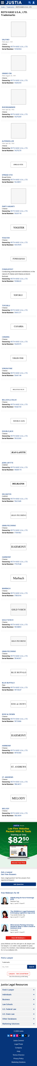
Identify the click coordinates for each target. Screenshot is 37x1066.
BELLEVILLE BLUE (9, 400)
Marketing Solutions (10, 1023)
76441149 (17, 375)
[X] (25, 1035)
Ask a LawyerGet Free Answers (8, 873)
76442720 (17, 407)
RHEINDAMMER (8, 107)
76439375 (17, 344)
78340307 (17, 658)
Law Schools (7, 1004)
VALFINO (5, 39)
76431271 (17, 312)
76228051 (17, 182)
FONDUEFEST (7, 269)
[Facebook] (14, 1035)
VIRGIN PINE (7, 368)
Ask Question (18, 884)
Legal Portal (18, 1044)
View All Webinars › (18, 938)
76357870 (17, 245)
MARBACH (6, 588)
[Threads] (20, 1035)
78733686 (17, 721)
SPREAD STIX (7, 175)
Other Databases (9, 1019)
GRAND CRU (7, 73)
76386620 (17, 281)
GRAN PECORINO (9, 525)
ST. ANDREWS (7, 777)
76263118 (17, 213)
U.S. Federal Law (9, 1009)
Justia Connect (18, 1040)
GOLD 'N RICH (7, 620)
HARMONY (6, 557)
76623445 (17, 501)
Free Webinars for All (10, 893)
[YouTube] (11, 1035)
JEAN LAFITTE (7, 463)
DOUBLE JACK (7, 431)
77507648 (17, 564)
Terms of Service (18, 1055)
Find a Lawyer (7, 958)
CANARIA (5, 337)
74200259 (17, 83)
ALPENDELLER (8, 141)
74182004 (17, 49)
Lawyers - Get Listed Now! (18, 974)
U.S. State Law (8, 1014)
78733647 (17, 690)
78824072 (17, 784)
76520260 (17, 438)
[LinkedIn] (8, 1035)
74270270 (17, 150)
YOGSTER (6, 238)
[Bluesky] (23, 1035)
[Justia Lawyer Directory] (28, 1035)
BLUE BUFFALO (8, 683)
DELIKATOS (6, 494)
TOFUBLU (6, 305)
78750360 (17, 753)
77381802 (17, 533)
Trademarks (10, 7)
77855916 (17, 595)
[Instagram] (17, 1035)
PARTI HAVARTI (8, 206)
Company (18, 1048)
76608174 (17, 470)
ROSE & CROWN (8, 714)
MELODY (5, 808)
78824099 (17, 815)
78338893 (17, 627)
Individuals (6, 994)
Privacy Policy (18, 1058)
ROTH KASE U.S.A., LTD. (19, 47)
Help (18, 1051)
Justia (3, 7)
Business (6, 999)
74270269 (17, 117)
